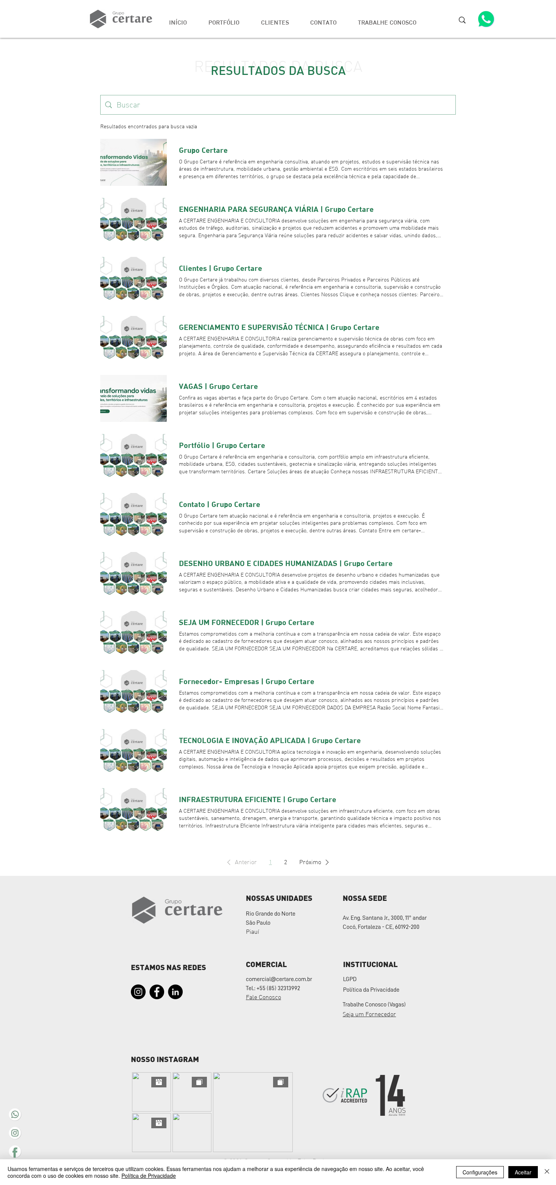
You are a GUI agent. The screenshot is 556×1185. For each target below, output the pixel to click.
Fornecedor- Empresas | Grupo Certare (246, 681)
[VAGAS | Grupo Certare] (133, 398)
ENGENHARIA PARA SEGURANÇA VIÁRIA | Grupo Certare (276, 208)
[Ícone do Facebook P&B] (156, 991)
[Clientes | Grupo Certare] (133, 280)
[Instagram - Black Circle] (138, 991)
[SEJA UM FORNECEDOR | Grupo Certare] (133, 634)
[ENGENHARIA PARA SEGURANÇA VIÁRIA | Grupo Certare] (133, 221)
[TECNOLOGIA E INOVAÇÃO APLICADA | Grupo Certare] (133, 752)
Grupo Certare (203, 149)
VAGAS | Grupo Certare (218, 385)
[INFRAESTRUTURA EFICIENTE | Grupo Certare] (133, 811)
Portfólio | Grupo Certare (222, 444)
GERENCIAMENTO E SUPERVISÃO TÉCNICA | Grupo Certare (279, 326)
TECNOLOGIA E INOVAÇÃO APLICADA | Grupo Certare (270, 740)
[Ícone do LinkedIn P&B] (175, 991)
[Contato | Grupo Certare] (133, 516)
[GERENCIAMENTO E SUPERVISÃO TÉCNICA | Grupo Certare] (133, 339)
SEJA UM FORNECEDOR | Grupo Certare (246, 622)
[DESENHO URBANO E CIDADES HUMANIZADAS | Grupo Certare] (133, 575)
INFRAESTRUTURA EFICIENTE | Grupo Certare (257, 799)
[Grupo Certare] (133, 162)
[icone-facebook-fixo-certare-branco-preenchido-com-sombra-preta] (15, 1151)
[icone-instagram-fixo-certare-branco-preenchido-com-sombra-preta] (15, 1133)
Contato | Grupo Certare (219, 504)
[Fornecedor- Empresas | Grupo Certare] (133, 693)
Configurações (480, 1172)
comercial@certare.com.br (279, 979)
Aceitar (523, 1172)
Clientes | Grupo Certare (220, 267)
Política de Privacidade (148, 1175)
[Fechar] (546, 1172)
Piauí (252, 931)
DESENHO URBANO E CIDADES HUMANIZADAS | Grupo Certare (286, 563)
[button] (387, 18)
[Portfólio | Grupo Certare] (133, 457)
